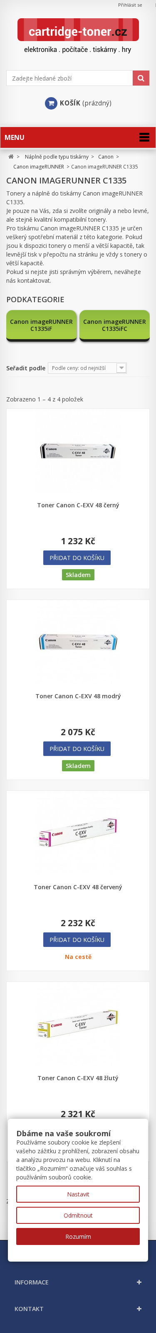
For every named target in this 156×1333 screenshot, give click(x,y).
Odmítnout (78, 1215)
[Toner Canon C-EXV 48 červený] (78, 833)
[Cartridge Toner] (78, 36)
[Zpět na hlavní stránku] (11, 157)
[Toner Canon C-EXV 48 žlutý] (78, 1024)
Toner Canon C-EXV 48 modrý (78, 696)
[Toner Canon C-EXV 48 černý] (78, 451)
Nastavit (78, 1194)
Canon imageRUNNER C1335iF (41, 325)
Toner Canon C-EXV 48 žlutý (78, 1078)
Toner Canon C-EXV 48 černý (78, 505)
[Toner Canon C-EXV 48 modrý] (78, 642)
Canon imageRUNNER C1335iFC (114, 325)
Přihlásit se (130, 5)
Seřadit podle (25, 368)
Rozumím (78, 1236)
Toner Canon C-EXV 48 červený (78, 887)
